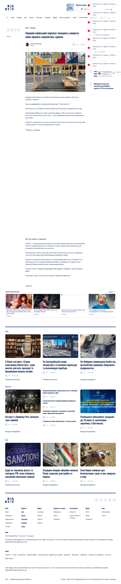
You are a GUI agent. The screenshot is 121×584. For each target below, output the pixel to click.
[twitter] (105, 500)
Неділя (39, 523)
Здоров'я (57, 519)
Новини (32, 28)
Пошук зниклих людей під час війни (50, 555)
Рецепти (73, 512)
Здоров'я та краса (59, 508)
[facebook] (100, 500)
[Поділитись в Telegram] (8, 30)
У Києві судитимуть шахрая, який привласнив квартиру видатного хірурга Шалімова (103, 73)
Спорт (75, 17)
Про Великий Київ (11, 536)
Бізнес (31, 17)
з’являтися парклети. (62, 276)
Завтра (39, 515)
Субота (39, 519)
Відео (88, 515)
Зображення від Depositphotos (20, 579)
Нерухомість (9, 519)
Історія (7, 526)
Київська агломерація (96, 555)
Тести (104, 515)
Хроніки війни (31, 555)
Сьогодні (40, 512)
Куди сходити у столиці (75, 516)
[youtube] (114, 500)
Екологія (108, 555)
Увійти (107, 9)
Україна (19, 17)
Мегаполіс (75, 555)
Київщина (83, 555)
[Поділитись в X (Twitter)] (15, 30)
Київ (12, 17)
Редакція (30, 536)
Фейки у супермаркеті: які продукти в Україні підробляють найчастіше (102, 61)
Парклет (9, 36)
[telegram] (96, 500)
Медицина (57, 512)
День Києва (9, 558)
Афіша (55, 17)
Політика (39, 17)
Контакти (22, 536)
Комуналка (22, 555)
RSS (6, 579)
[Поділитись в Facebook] (11, 30)
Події (7, 512)
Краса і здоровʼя (64, 17)
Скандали (8, 515)
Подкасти (89, 519)
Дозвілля (67, 555)
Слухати (87, 9)
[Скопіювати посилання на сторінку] (18, 30)
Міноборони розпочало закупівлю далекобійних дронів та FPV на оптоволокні (103, 86)
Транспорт (8, 523)
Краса (56, 515)
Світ (25, 17)
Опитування (106, 512)
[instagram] (109, 500)
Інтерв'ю (47, 17)
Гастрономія (83, 17)
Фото (87, 512)
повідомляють (36, 104)
